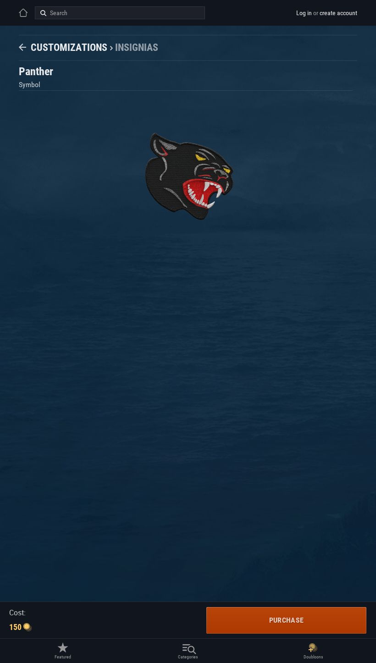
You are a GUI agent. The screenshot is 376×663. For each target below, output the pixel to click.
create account (338, 13)
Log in (304, 13)
